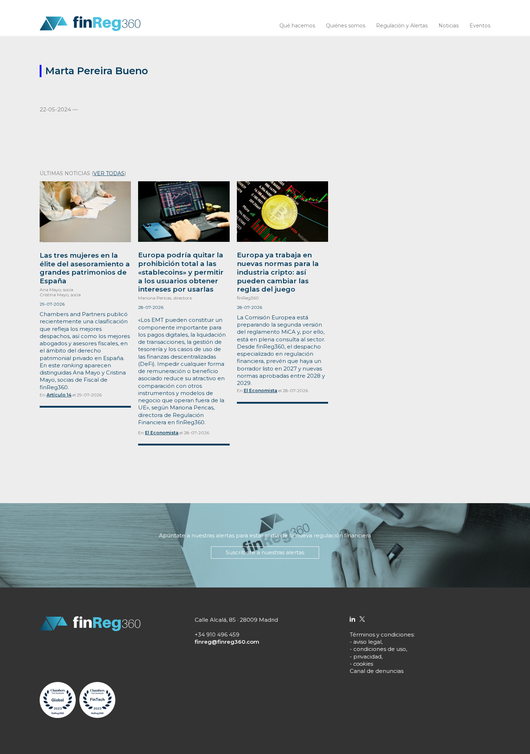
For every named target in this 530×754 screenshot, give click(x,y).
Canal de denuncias (376, 670)
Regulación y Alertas (402, 25)
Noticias (448, 25)
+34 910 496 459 (217, 634)
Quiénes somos (345, 25)
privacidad (367, 656)
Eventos (479, 25)
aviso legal (367, 641)
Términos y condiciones (382, 634)
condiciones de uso (379, 649)
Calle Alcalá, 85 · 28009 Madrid (236, 619)
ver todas (108, 173)
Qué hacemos (297, 25)
